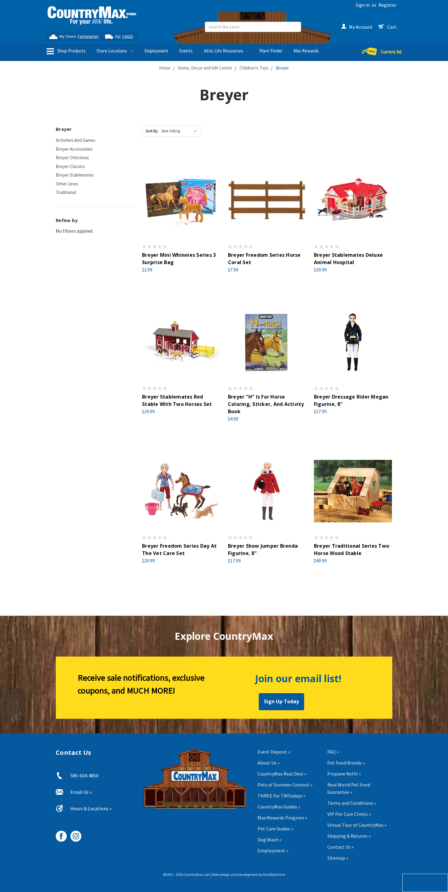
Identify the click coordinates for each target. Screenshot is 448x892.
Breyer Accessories (74, 149)
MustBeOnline (274, 874)
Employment (156, 51)
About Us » (268, 763)
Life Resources (224, 51)
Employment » (273, 850)
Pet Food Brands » (346, 763)
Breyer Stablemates (75, 175)
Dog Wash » (269, 839)
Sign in (363, 5)
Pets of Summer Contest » (285, 785)
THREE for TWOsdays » (281, 796)
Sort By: (152, 131)
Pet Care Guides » (275, 829)
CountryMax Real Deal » (282, 774)
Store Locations (112, 51)
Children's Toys (254, 68)
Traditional (66, 192)
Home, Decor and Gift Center (205, 68)
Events (186, 51)
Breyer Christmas (72, 157)
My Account (361, 27)
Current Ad (391, 52)
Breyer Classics (70, 166)
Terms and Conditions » (351, 803)
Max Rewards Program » (282, 818)
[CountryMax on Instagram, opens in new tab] (73, 834)
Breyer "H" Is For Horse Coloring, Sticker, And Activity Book (266, 404)
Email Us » (81, 792)
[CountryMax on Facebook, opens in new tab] (59, 834)
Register (387, 5)
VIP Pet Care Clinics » (349, 814)
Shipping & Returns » (349, 836)
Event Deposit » (274, 752)
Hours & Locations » (91, 808)
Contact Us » (340, 847)
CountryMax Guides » (279, 807)
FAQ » (333, 752)
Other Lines (67, 184)
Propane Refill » (344, 774)
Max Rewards (306, 51)
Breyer (282, 68)
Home (164, 68)
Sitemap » (337, 858)
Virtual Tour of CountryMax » (356, 825)
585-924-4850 (84, 775)
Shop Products (71, 51)
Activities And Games (75, 140)
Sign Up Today (281, 701)
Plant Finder (271, 51)
